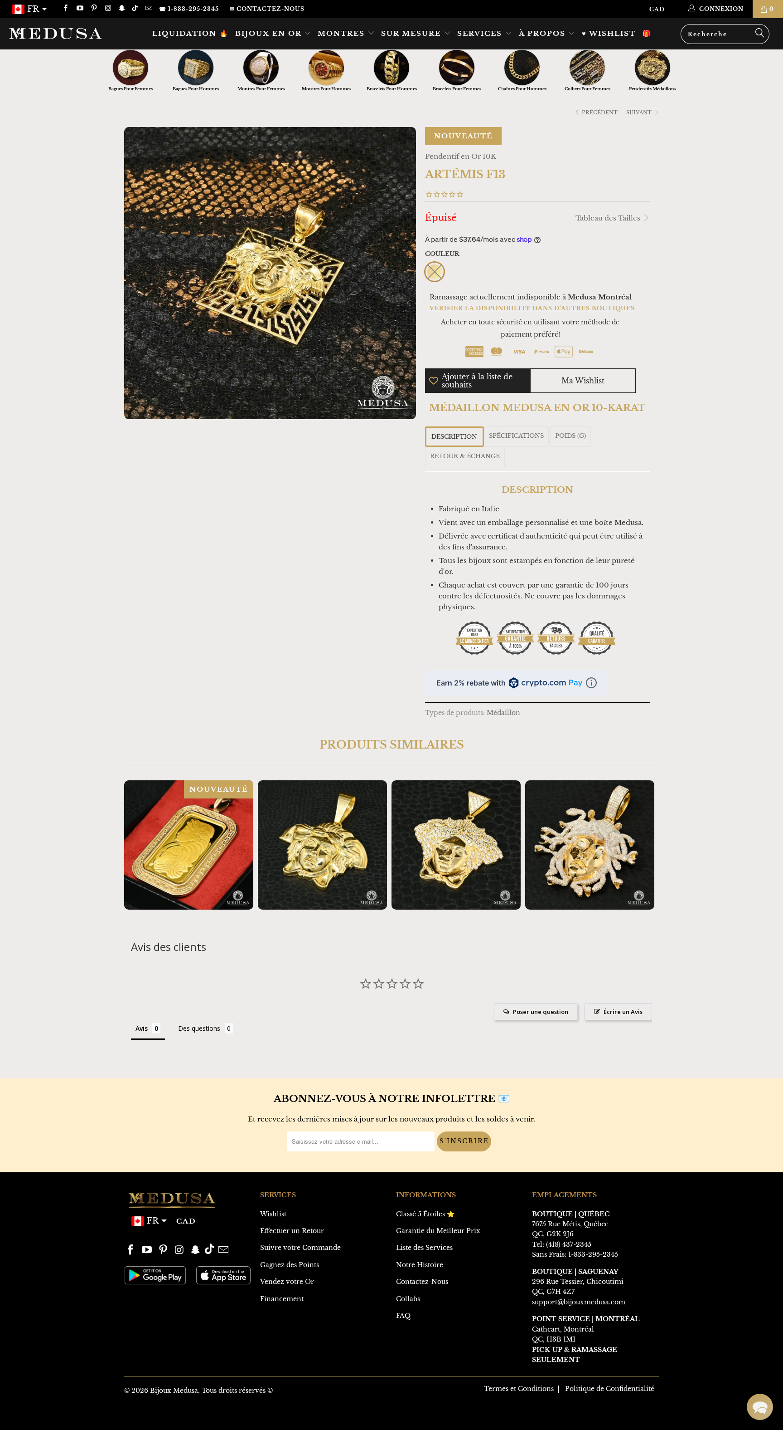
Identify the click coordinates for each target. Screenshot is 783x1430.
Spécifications (516, 436)
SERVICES (481, 33)
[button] (760, 1407)
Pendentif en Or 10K (460, 156)
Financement (282, 1299)
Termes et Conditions (519, 1389)
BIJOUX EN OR (269, 33)
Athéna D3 (589, 845)
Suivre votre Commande (300, 1248)
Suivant (639, 112)
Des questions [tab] (199, 1028)
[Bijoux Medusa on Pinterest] (93, 8)
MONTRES (342, 33)
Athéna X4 (322, 845)
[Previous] (137, 845)
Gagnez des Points (289, 1265)
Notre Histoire (419, 1265)
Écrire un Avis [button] (623, 1012)
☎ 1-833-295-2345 (189, 8)
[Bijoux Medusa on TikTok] (136, 8)
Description (454, 437)
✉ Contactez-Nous (267, 8)
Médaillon (503, 713)
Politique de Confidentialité (609, 1389)
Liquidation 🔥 (190, 33)
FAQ (403, 1316)
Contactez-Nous (422, 1282)
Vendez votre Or (287, 1282)
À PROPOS (543, 33)
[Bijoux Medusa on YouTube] (79, 8)
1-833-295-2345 (593, 1254)
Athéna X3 (456, 845)
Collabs (408, 1299)
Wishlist (273, 1214)
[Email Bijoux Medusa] (148, 8)
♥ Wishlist (609, 33)
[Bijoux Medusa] (67, 33)
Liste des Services (424, 1248)
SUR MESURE (412, 33)
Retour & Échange (465, 456)
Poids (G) (570, 436)
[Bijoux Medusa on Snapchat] (122, 8)
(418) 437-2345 (568, 1244)
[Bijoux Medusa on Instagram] (107, 8)
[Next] (646, 845)
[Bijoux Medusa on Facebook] (65, 8)
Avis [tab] (141, 1028)
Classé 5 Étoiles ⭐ (425, 1214)
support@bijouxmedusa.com (578, 1302)
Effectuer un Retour (292, 1231)
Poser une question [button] (540, 1012)
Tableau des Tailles (608, 218)
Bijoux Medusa (174, 1390)
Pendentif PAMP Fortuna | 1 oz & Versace (188, 845)
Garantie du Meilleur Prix (438, 1231)
